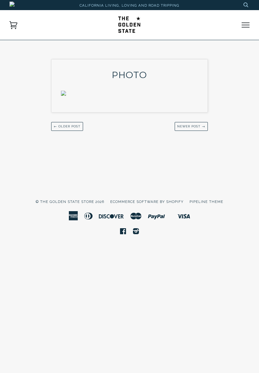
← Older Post (67, 126)
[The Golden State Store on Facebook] (123, 232)
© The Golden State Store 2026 (70, 201)
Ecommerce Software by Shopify (147, 201)
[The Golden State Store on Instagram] (136, 232)
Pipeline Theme (206, 201)
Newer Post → (191, 126)
